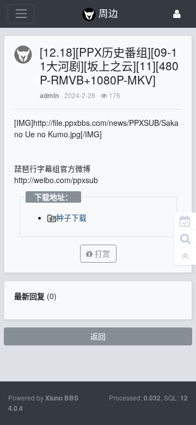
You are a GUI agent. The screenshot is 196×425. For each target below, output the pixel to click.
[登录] (177, 13)
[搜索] (185, 238)
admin (49, 95)
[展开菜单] (21, 13)
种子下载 (71, 217)
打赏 (101, 253)
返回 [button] (98, 336)
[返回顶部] (185, 256)
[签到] (185, 221)
